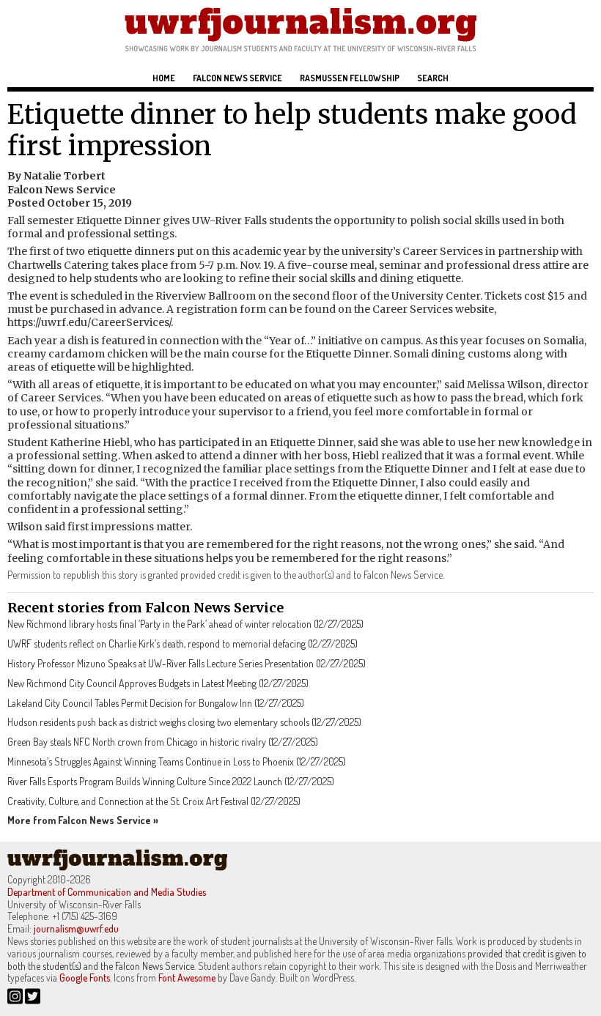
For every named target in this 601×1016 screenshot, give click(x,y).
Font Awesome (186, 977)
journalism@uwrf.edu (76, 928)
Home (163, 78)
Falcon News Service (237, 78)
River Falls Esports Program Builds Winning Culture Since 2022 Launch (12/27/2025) (170, 781)
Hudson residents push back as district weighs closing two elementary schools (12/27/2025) (184, 722)
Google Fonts (84, 977)
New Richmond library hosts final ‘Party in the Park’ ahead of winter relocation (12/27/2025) (185, 624)
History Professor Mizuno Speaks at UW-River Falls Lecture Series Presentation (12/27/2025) (186, 663)
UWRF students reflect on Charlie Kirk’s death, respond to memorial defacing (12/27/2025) (182, 643)
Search (433, 78)
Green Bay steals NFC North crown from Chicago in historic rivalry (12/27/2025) (162, 741)
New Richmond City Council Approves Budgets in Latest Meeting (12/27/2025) (158, 683)
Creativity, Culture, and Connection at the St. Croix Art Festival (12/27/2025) (153, 801)
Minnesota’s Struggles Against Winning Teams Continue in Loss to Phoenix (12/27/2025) (176, 761)
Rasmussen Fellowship (349, 78)
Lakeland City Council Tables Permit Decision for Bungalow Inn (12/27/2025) (155, 703)
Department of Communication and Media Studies (106, 892)
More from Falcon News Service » (82, 820)
